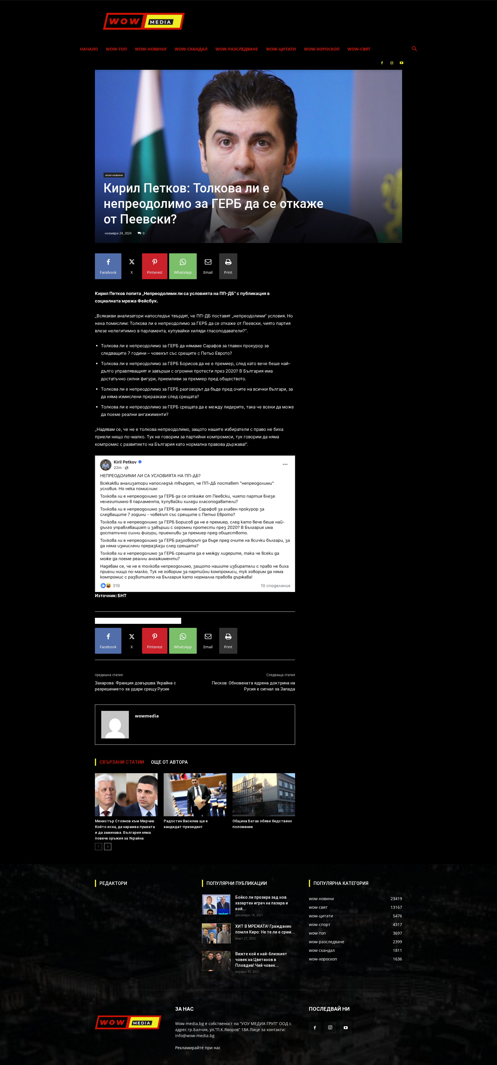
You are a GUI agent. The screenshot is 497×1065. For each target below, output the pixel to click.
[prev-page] (98, 846)
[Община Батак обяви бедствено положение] (263, 794)
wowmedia (147, 716)
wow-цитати (281, 49)
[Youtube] (401, 63)
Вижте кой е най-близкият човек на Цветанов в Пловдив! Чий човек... (261, 960)
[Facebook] (382, 63)
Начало (89, 49)
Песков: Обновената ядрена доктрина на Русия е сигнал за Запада (253, 686)
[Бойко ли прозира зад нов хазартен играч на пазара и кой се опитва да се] (216, 904)
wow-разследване (236, 49)
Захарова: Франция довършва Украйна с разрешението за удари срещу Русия (135, 686)
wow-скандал (191, 49)
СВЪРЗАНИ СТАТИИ (122, 762)
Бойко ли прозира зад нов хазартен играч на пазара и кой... (261, 903)
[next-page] (107, 846)
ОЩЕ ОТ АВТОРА (169, 762)
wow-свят (358, 49)
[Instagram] (391, 63)
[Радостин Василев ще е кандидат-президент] (195, 794)
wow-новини (151, 49)
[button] (414, 49)
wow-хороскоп (321, 49)
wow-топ (116, 49)
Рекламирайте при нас (198, 1047)
